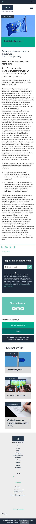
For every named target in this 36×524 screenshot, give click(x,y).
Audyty (18, 331)
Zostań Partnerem (18, 455)
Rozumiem (24, 522)
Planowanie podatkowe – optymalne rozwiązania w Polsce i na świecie (18, 338)
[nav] (31, 8)
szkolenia (18, 467)
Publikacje (18, 460)
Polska (5, 514)
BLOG (18, 446)
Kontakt (18, 462)
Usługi (18, 450)
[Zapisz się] (29, 267)
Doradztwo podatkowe (18, 325)
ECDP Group (18, 453)
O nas (18, 448)
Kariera (18, 465)
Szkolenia (18, 457)
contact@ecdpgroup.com (18, 495)
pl (3, 2)
